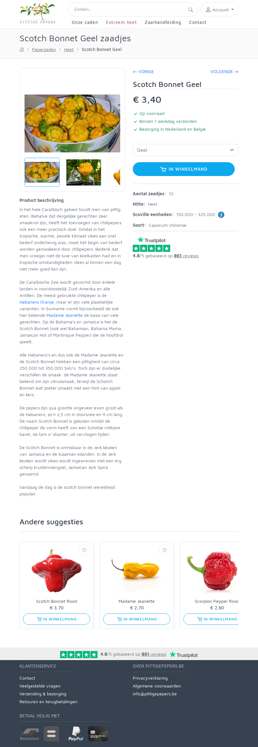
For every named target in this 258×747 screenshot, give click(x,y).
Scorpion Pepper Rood (217, 601)
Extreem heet (121, 22)
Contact (197, 22)
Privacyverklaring (150, 678)
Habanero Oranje (37, 302)
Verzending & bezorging (43, 693)
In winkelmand (187, 169)
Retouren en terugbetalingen (48, 701)
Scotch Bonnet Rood (56, 601)
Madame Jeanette (65, 315)
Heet (69, 49)
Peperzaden (44, 49)
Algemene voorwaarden (157, 685)
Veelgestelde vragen (40, 685)
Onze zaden (85, 22)
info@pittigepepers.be (155, 693)
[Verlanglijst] (84, 550)
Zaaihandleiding (163, 22)
